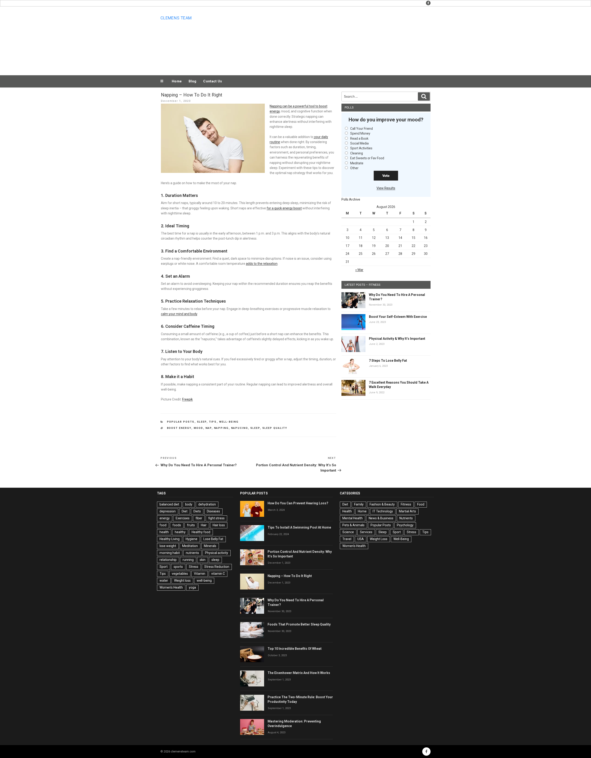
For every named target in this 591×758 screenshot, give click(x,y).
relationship (168, 560)
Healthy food (201, 532)
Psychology (405, 525)
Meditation (190, 546)
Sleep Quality (274, 428)
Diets (197, 511)
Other (354, 168)
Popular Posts (181, 421)
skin (202, 560)
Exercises (183, 518)
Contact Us (212, 81)
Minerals (210, 546)
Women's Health (171, 587)
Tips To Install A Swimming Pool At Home (299, 527)
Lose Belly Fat (213, 539)
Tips (213, 421)
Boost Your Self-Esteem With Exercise (398, 317)
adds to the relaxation (261, 263)
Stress (193, 566)
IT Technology (383, 511)
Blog (192, 81)
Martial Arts (407, 511)
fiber (199, 518)
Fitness (406, 504)
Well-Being (229, 421)
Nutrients (406, 518)
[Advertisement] (342, 39)
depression (168, 511)
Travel (346, 539)
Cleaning (356, 153)
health (164, 532)
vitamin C (218, 573)
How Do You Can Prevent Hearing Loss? (298, 503)
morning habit (170, 553)
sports (178, 566)
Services (366, 532)
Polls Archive (350, 199)
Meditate (356, 163)
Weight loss (182, 580)
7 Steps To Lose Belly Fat (388, 360)
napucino (239, 428)
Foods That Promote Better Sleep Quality (299, 624)
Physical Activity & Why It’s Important (397, 338)
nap (208, 428)
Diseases (213, 511)
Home (177, 81)
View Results (386, 188)
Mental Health (352, 518)
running (188, 560)
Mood (198, 428)
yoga (192, 587)
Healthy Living (170, 539)
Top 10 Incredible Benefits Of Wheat (295, 648)
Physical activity (216, 553)
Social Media (359, 143)
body (188, 504)
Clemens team (176, 17)
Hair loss (219, 525)
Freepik (187, 399)
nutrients (192, 553)
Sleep (202, 421)
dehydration (207, 504)
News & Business (381, 518)
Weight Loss (378, 539)
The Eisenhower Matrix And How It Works (299, 673)
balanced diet (169, 504)
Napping (221, 428)
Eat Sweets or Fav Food (367, 158)
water (164, 580)
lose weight (168, 546)
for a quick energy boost (284, 208)
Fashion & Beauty (382, 504)
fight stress (216, 518)
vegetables (180, 573)
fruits (191, 525)
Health (347, 511)
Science (348, 532)
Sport (164, 566)
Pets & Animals (353, 525)
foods (176, 525)
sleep (255, 428)
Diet (184, 511)
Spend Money (360, 133)
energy (165, 518)
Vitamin (199, 573)
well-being (204, 580)
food (163, 525)
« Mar (359, 270)
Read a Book (359, 138)
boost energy (179, 428)
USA (360, 539)
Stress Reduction (216, 566)
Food (420, 504)
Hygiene (191, 539)
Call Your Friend (361, 128)
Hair (204, 525)
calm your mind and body (179, 314)
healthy (180, 532)
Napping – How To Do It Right (290, 576)
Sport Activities (361, 148)
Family (359, 504)
